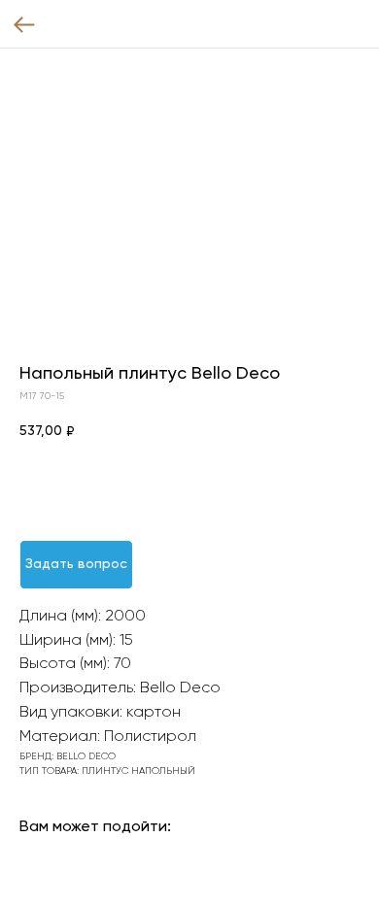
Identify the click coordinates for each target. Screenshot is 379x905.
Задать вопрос (76, 564)
